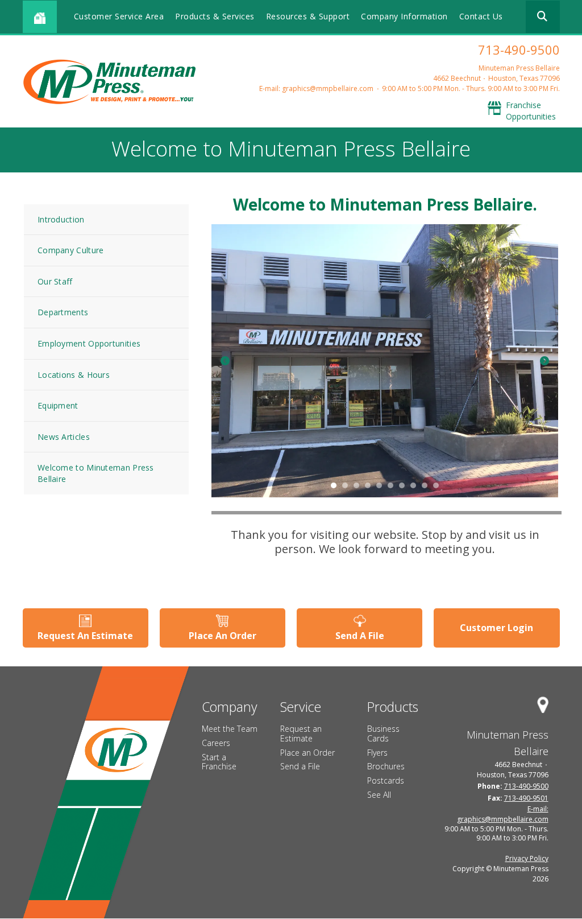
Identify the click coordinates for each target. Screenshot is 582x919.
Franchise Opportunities (531, 111)
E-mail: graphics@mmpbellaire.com (316, 88)
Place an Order (307, 752)
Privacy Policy (526, 858)
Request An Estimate (85, 635)
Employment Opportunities (89, 343)
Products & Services (215, 16)
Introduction (61, 219)
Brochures (386, 766)
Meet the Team (229, 728)
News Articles (64, 436)
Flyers (377, 752)
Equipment (58, 405)
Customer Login (496, 627)
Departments (63, 312)
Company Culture (71, 250)
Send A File (359, 635)
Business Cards (383, 733)
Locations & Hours (74, 374)
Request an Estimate (301, 733)
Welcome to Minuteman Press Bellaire (96, 473)
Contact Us (481, 16)
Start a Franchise (219, 762)
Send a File (300, 766)
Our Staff (55, 281)
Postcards (385, 780)
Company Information (404, 16)
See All (379, 794)
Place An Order (222, 635)
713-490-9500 (519, 49)
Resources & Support (308, 16)
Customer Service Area (119, 16)
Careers (216, 742)
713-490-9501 (526, 798)
